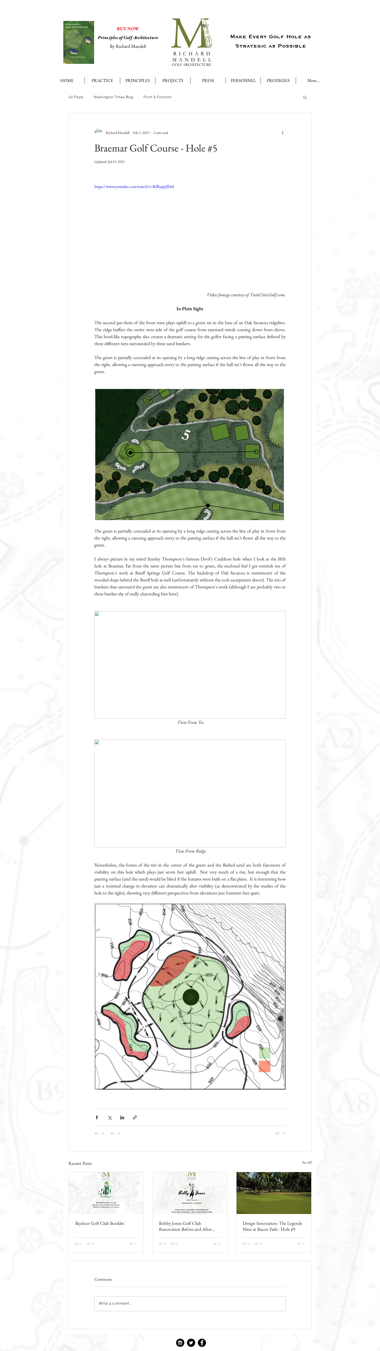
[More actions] (282, 133)
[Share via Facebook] (96, 1117)
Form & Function (157, 97)
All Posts (76, 97)
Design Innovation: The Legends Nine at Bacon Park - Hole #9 (272, 1226)
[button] (304, 97)
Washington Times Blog (113, 97)
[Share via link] (134, 1117)
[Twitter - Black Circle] (191, 1343)
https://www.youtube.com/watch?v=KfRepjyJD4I (134, 186)
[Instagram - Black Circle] (180, 1343)
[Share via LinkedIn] (122, 1117)
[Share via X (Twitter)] (109, 1117)
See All (306, 1162)
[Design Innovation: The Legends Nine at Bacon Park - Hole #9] (274, 1193)
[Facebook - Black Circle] (202, 1343)
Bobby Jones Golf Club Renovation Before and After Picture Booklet (185, 1226)
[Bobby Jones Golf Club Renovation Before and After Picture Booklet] (190, 1193)
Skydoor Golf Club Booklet (99, 1223)
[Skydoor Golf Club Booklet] (106, 1193)
